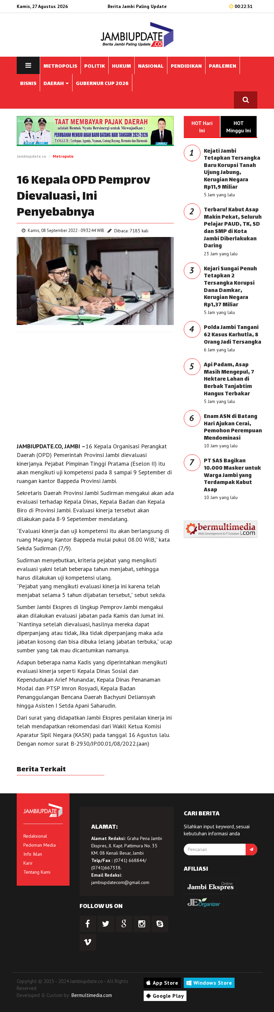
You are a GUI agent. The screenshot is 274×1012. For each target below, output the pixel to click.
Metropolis (63, 156)
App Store (165, 982)
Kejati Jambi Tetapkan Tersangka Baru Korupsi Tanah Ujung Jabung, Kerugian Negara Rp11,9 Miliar (232, 169)
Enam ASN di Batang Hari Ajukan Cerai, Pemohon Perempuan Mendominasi (233, 427)
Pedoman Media (39, 845)
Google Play (168, 995)
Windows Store (212, 982)
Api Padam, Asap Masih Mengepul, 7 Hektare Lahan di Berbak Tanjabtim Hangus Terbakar (229, 379)
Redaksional (35, 836)
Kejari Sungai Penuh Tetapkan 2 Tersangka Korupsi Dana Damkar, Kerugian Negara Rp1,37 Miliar (230, 287)
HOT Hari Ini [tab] (202, 127)
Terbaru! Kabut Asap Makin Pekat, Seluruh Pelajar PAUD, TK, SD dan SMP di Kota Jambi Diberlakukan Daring (233, 228)
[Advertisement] (95, 385)
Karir (28, 863)
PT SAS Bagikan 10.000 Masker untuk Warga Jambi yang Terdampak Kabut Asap (232, 475)
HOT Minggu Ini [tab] (238, 127)
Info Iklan (32, 854)
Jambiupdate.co (31, 156)
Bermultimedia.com (92, 995)
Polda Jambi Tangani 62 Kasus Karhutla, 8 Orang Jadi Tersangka (232, 335)
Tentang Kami (36, 872)
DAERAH (54, 83)
